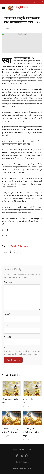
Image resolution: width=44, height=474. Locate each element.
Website (7, 337)
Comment (9, 282)
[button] (3, 8)
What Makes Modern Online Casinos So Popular (22, 2)
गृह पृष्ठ (15, 449)
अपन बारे (22, 449)
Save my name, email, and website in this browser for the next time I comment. (22, 352)
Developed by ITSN (22, 468)
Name (7, 314)
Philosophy (23, 246)
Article (14, 246)
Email (7, 325)
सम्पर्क (29, 449)
